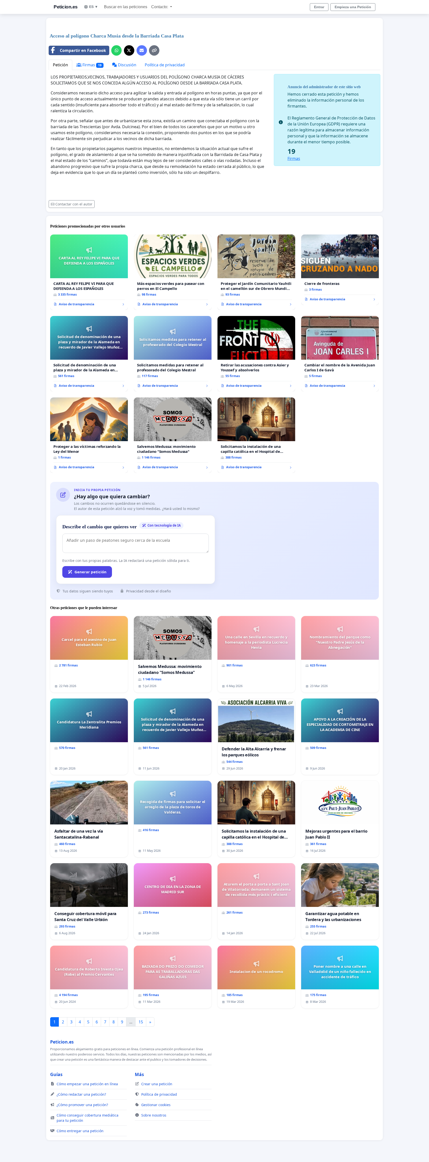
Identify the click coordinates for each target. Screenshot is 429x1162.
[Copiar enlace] (154, 50)
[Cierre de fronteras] (340, 269)
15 (141, 1022)
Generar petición (90, 571)
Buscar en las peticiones (125, 7)
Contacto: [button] (160, 7)
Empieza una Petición (353, 7)
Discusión (126, 65)
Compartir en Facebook (83, 50)
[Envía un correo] (142, 50)
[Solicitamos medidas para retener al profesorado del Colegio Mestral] (173, 353)
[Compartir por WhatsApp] (116, 50)
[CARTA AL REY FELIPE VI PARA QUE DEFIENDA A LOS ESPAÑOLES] (89, 272)
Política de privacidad (165, 65)
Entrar (319, 7)
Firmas (91, 65)
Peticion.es (66, 6)
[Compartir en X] (129, 50)
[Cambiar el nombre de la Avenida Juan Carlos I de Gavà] (340, 353)
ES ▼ (93, 7)
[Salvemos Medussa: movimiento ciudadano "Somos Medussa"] (173, 435)
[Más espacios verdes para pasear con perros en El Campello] (173, 272)
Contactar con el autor (73, 204)
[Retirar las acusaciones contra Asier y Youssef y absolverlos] (256, 353)
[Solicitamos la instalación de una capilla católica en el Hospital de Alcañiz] (256, 435)
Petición (60, 65)
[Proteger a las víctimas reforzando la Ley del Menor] (89, 435)
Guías (56, 1074)
